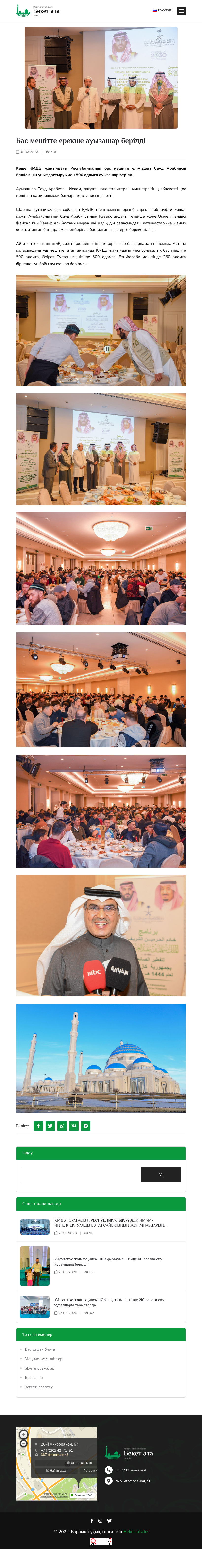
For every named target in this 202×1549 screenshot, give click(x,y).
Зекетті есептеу (39, 1387)
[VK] (74, 1126)
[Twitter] (50, 1126)
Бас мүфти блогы (40, 1349)
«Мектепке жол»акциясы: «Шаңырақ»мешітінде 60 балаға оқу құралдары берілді (108, 1262)
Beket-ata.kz (135, 1531)
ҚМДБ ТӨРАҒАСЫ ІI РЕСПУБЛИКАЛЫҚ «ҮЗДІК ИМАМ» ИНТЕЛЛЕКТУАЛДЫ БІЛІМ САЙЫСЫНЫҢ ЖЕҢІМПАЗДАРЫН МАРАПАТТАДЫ (109, 1223)
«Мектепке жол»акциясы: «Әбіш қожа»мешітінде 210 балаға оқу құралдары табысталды (109, 1302)
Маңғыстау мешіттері (44, 1359)
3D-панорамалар (39, 1368)
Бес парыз (34, 1377)
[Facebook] (38, 1126)
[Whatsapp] (62, 1126)
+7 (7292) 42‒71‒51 (130, 1470)
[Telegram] (85, 1126)
